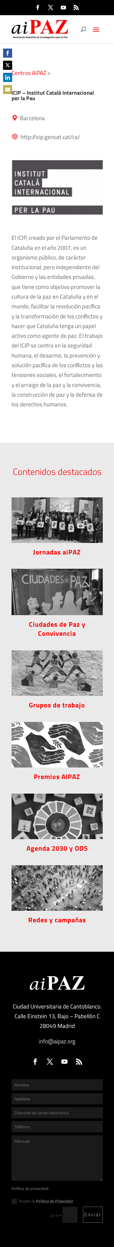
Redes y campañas (57, 920)
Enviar (93, 1214)
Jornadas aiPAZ (57, 552)
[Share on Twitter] (7, 65)
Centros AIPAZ (29, 72)
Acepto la (46, 1201)
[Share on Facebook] (7, 53)
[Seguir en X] (51, 7)
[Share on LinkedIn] (7, 77)
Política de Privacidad (54, 1201)
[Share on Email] (7, 89)
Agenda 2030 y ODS (57, 848)
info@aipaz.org (57, 1041)
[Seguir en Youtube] (63, 7)
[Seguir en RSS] (76, 7)
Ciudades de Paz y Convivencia (57, 629)
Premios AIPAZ (57, 776)
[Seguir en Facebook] (38, 7)
